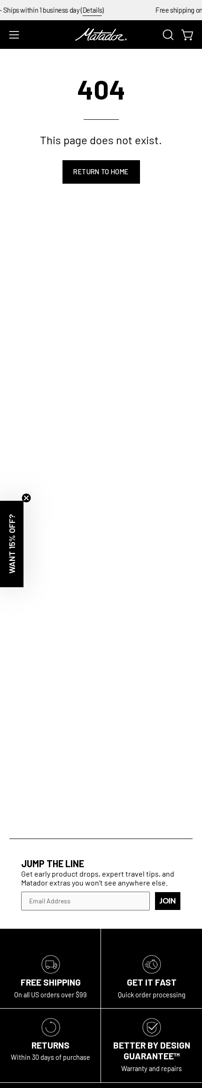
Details (87, 10)
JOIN (168, 901)
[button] (167, 34)
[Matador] (101, 34)
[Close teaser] (26, 498)
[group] (101, 10)
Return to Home (100, 172)
